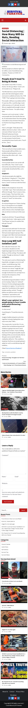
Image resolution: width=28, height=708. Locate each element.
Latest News (5, 547)
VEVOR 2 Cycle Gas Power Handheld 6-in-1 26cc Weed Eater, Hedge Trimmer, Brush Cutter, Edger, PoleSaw (13, 528)
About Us (5, 691)
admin (13, 43)
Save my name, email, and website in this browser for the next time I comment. (13, 494)
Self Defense (5, 549)
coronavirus (7, 352)
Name (4, 476)
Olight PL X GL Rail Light (8, 524)
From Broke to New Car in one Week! (12, 518)
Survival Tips (5, 28)
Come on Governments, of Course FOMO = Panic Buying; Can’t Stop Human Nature (14, 363)
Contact (11, 691)
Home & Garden (6, 544)
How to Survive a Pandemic (13, 348)
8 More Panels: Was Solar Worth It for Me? (13, 435)
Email (17, 476)
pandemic (13, 352)
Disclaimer (13, 695)
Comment (5, 455)
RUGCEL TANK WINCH (8, 521)
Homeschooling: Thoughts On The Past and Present (13, 357)
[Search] (25, 20)
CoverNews (9, 705)
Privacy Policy (20, 691)
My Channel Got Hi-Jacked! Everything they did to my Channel (13, 534)
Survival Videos (6, 555)
